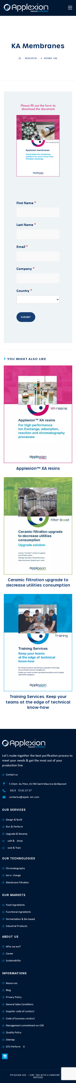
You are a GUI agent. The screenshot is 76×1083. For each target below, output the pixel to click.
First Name (24, 203)
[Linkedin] (5, 1056)
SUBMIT (26, 317)
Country (22, 290)
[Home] (20, 58)
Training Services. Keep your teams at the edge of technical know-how (38, 701)
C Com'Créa (54, 1075)
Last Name (24, 224)
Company (24, 268)
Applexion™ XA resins (38, 468)
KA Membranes (49, 58)
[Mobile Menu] (70, 7)
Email (20, 246)
